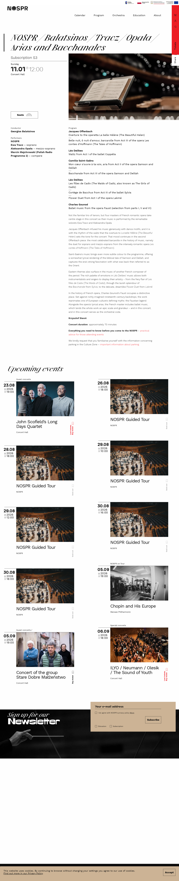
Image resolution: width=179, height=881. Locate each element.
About (157, 15)
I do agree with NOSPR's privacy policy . (116, 713)
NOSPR (15, 141)
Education (139, 15)
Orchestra (118, 15)
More (132, 713)
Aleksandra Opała (22, 148)
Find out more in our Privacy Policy (23, 873)
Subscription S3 (24, 57)
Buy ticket (73, 679)
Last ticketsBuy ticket (72, 430)
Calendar (79, 15)
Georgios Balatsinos (23, 131)
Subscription (118, 726)
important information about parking (119, 344)
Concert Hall (18, 74)
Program (99, 15)
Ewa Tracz (17, 145)
